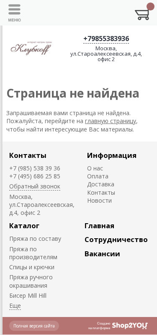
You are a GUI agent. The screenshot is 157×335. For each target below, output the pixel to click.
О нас (95, 168)
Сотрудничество (116, 239)
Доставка (100, 184)
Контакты (27, 155)
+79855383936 (106, 38)
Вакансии (102, 253)
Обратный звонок (34, 186)
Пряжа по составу (35, 238)
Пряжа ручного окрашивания (31, 281)
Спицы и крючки (31, 267)
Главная (99, 225)
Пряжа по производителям (33, 253)
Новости (99, 200)
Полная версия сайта (34, 326)
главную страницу (110, 121)
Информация (111, 155)
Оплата (97, 176)
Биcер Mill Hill (27, 295)
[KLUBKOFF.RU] (31, 48)
